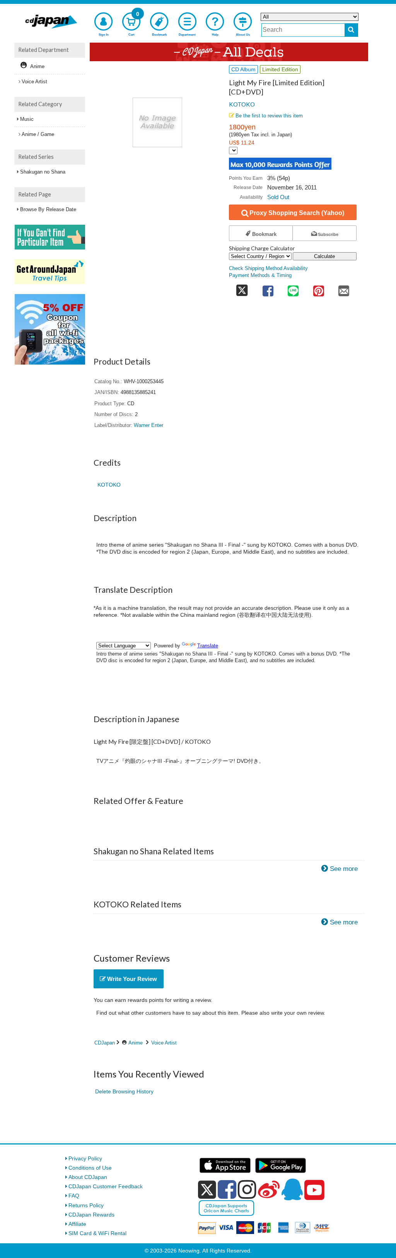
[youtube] (314, 1190)
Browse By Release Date (48, 209)
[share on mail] (344, 288)
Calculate (324, 256)
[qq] (292, 1189)
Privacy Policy (85, 1158)
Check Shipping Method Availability (268, 268)
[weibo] (269, 1189)
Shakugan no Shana (42, 172)
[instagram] (247, 1189)
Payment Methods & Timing (260, 275)
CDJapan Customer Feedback (105, 1186)
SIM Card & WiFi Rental (97, 1233)
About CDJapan (87, 1177)
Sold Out (278, 197)
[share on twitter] (242, 288)
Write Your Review (131, 979)
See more (344, 869)
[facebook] (227, 1189)
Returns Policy (86, 1205)
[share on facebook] (268, 288)
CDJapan (104, 1043)
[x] (207, 1189)
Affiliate (77, 1224)
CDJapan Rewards (91, 1215)
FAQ (73, 1196)
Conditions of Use (90, 1168)
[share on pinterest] (318, 288)
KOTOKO (242, 104)
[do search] (351, 30)
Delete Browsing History (124, 1091)
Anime (135, 1043)
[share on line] (293, 288)
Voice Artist (164, 1043)
